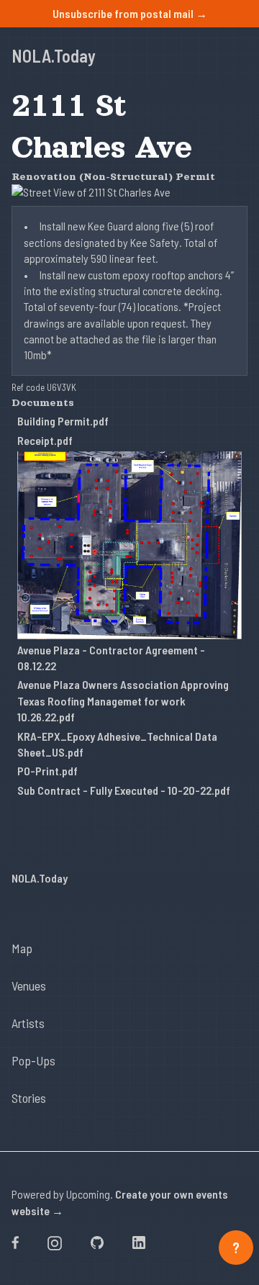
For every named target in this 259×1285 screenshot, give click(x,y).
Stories (29, 1098)
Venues (29, 985)
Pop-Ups (33, 1060)
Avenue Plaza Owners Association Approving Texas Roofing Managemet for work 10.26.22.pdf (123, 700)
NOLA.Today (54, 55)
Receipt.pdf (45, 440)
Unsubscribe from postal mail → (130, 13)
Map (22, 948)
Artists (28, 1023)
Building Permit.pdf (63, 421)
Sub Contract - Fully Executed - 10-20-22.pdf (123, 790)
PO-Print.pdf (47, 770)
